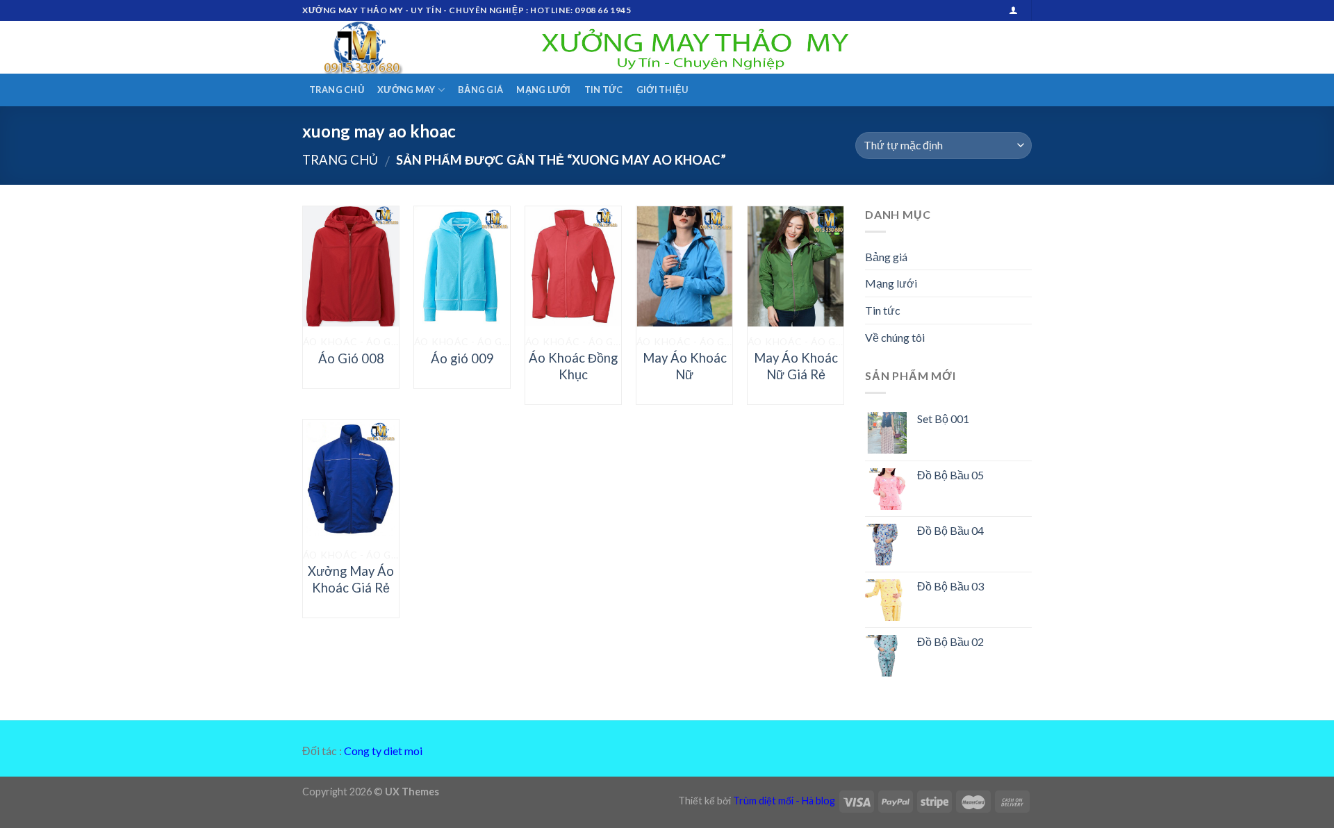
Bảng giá (480, 89)
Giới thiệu (662, 89)
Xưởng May (406, 89)
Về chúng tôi (895, 337)
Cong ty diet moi (383, 750)
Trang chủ (336, 89)
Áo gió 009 (462, 358)
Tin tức (603, 89)
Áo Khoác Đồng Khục (573, 366)
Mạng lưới (543, 89)
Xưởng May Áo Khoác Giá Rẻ (351, 579)
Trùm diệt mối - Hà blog (784, 800)
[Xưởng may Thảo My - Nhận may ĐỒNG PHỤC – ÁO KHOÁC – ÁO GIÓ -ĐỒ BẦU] (371, 47)
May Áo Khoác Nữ (685, 366)
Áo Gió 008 (351, 358)
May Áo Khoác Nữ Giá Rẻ (796, 366)
